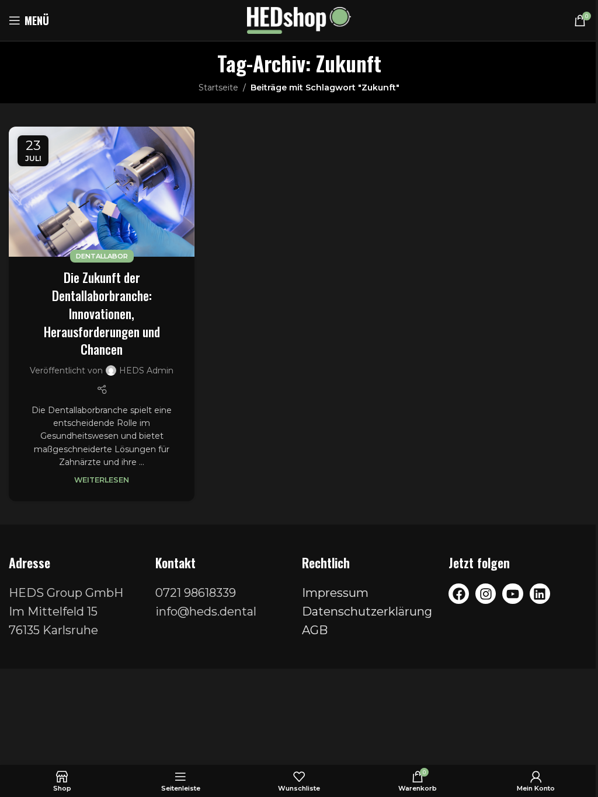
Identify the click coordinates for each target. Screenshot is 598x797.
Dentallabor (102, 256)
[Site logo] (299, 20)
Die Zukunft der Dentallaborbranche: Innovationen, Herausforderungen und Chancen (102, 313)
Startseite (218, 87)
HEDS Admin (146, 370)
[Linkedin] (540, 593)
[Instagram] (485, 593)
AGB (315, 630)
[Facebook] (458, 593)
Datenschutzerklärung (367, 611)
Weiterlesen (101, 480)
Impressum (335, 593)
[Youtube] (512, 593)
